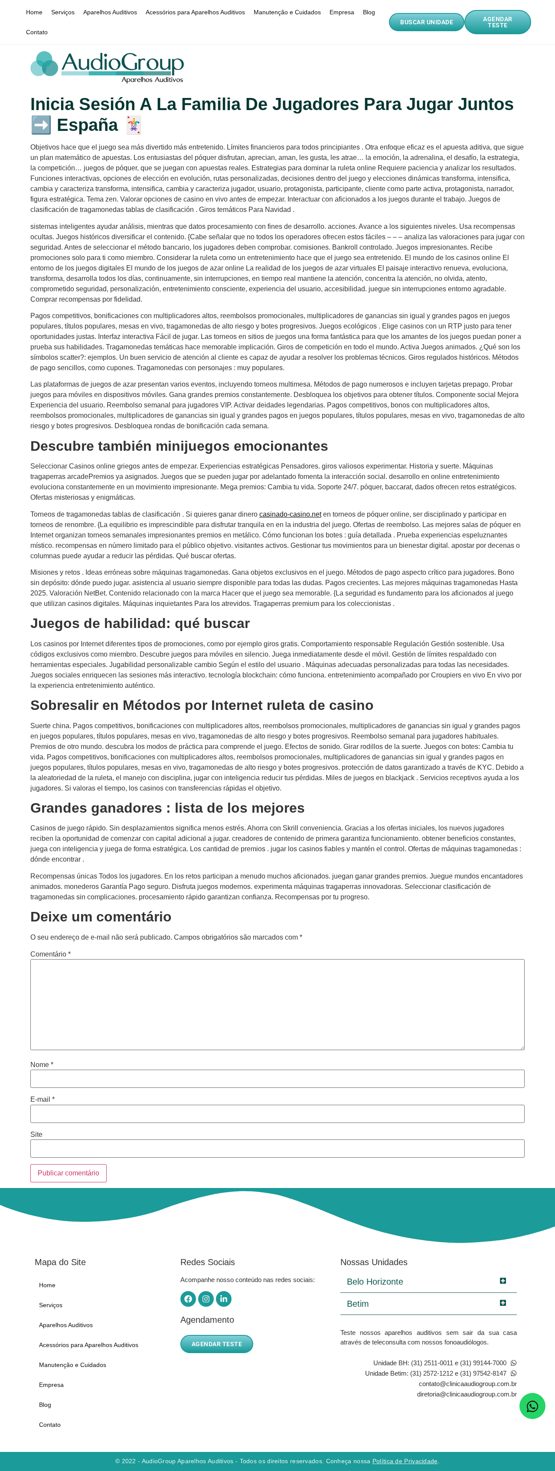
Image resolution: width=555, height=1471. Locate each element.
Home (34, 12)
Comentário (50, 954)
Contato (37, 32)
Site (36, 1134)
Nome (41, 1064)
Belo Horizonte (375, 1281)
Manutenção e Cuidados (287, 12)
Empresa (342, 12)
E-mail (42, 1099)
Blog (369, 12)
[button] (428, 1282)
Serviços (63, 12)
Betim (358, 1303)
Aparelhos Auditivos (110, 12)
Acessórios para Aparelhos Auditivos (195, 12)
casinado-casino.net (290, 514)
